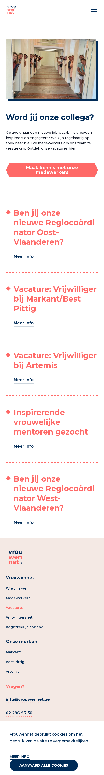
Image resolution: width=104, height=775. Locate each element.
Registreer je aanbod (25, 627)
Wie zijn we (16, 588)
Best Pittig (15, 662)
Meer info (20, 756)
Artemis (13, 671)
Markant (13, 652)
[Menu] (94, 10)
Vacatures (15, 607)
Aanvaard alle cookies (43, 765)
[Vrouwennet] (11, 9)
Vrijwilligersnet (19, 617)
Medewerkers (18, 598)
